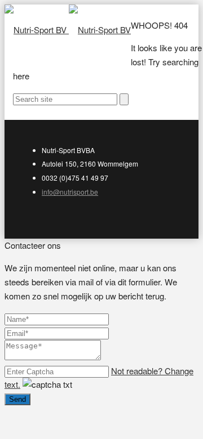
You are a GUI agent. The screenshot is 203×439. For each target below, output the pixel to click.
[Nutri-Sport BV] (68, 29)
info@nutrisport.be (70, 191)
